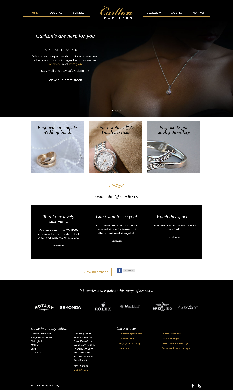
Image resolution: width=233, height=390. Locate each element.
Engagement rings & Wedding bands (57, 130)
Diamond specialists (130, 333)
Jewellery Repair (171, 338)
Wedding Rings (128, 338)
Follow (129, 270)
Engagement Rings (130, 343)
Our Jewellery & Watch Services (115, 130)
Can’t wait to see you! (116, 216)
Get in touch (81, 369)
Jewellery (154, 13)
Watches (176, 13)
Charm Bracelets (171, 333)
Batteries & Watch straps (176, 348)
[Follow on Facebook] (119, 270)
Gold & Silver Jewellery (175, 343)
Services (78, 13)
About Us (56, 13)
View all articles (95, 272)
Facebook (54, 64)
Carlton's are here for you (65, 36)
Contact (198, 13)
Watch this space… (174, 216)
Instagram (75, 64)
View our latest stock (65, 80)
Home (34, 13)
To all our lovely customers (58, 219)
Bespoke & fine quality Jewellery (174, 130)
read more (58, 245)
